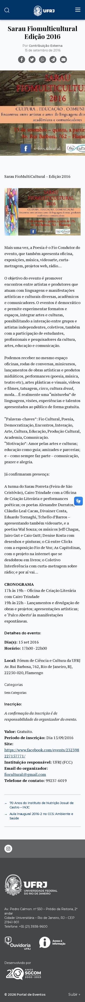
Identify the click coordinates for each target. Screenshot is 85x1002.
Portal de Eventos (31, 995)
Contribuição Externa (46, 46)
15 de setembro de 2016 (42, 50)
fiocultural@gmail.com (25, 774)
